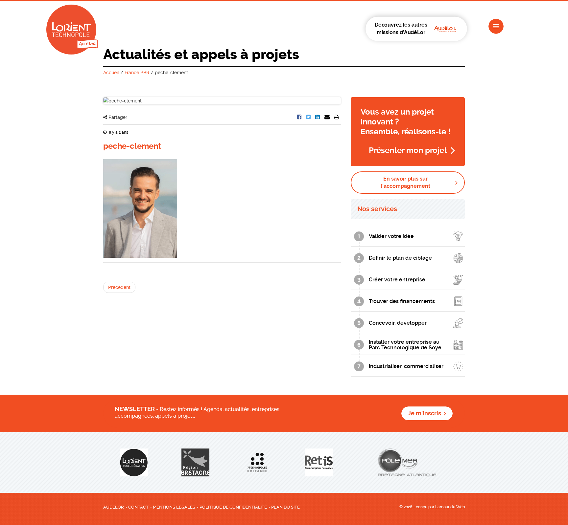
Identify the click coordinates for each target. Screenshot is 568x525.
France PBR (137, 72)
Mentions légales (174, 507)
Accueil (111, 72)
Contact (138, 507)
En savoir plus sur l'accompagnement (405, 182)
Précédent (119, 287)
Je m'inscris (424, 413)
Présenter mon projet (408, 150)
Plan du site (285, 507)
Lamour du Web (450, 507)
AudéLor (113, 507)
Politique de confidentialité (233, 507)
